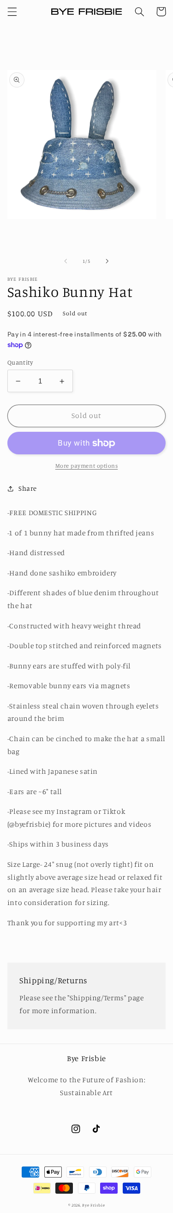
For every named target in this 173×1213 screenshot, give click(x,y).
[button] (12, 11)
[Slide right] (107, 261)
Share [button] (27, 488)
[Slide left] (65, 261)
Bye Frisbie (93, 1204)
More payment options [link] (86, 465)
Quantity (20, 362)
